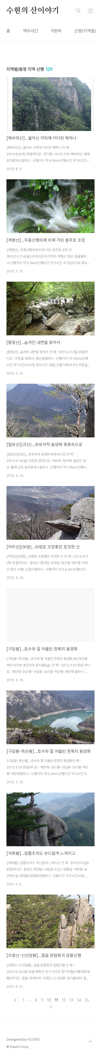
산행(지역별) (85, 30)
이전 (15, 1000)
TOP (90, 1041)
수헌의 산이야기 (32, 11)
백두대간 (30, 30)
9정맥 (56, 30)
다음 (50, 1006)
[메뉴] (90, 10)
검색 (78, 11)
